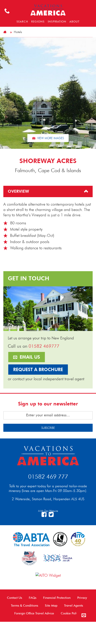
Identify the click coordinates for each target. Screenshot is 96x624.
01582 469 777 (48, 476)
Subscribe (48, 428)
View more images (50, 138)
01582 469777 (44, 346)
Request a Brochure (38, 369)
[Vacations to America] (48, 455)
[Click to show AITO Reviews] (48, 574)
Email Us (29, 357)
